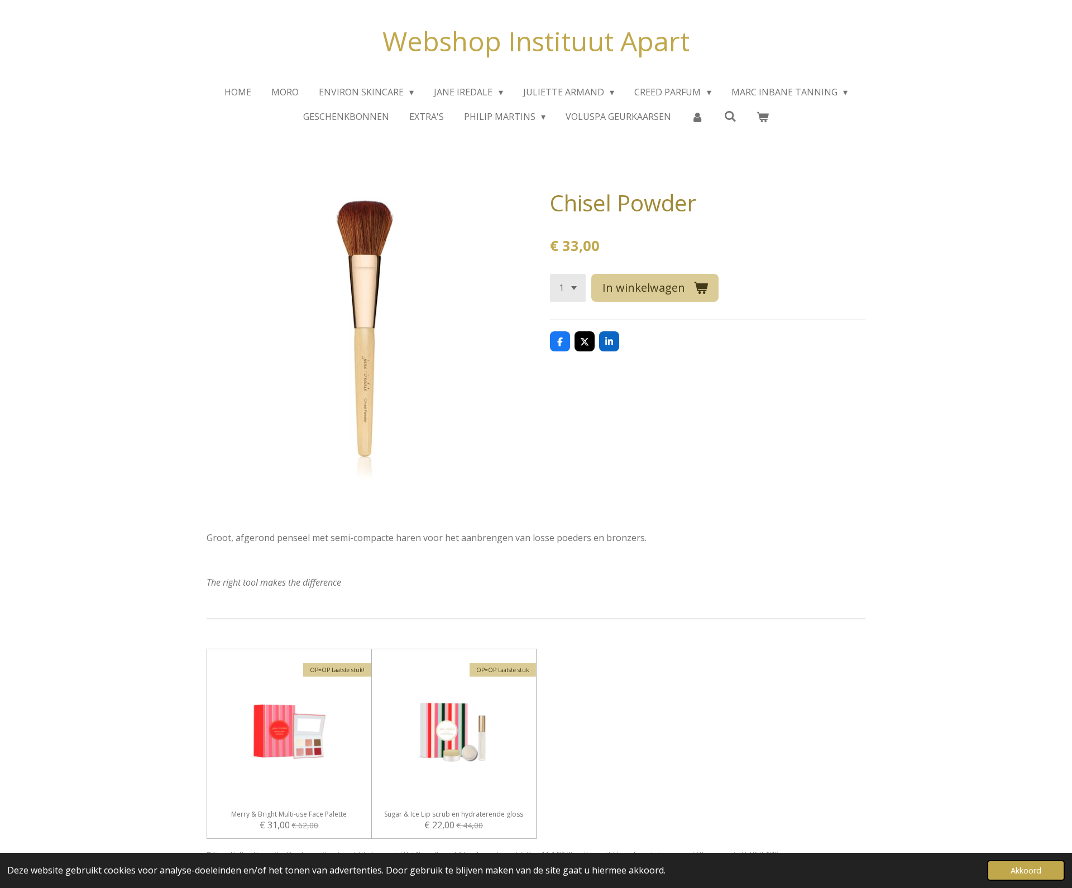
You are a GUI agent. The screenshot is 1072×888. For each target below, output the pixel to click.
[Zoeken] (730, 116)
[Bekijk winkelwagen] (762, 116)
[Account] (697, 116)
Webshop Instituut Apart (536, 41)
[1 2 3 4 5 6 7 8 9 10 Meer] (568, 288)
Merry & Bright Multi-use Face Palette (289, 814)
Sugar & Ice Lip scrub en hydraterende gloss (453, 814)
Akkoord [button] (1026, 870)
